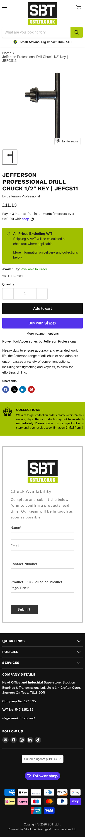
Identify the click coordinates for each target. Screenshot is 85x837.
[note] (42, 511)
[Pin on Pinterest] (31, 389)
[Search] (76, 32)
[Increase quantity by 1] (42, 294)
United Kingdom (40, 759)
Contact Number (24, 564)
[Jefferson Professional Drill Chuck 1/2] (9, 157)
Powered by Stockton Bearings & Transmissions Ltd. (42, 829)
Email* (16, 546)
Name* (16, 528)
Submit (24, 609)
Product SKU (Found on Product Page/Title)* (36, 585)
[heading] (42, 491)
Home (6, 53)
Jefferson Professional (23, 196)
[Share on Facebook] (5, 389)
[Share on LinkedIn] (22, 389)
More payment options (43, 333)
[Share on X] (14, 389)
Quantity (8, 284)
